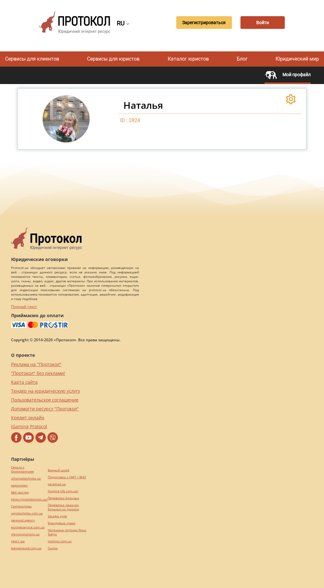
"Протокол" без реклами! (38, 373)
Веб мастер (20, 492)
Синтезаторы (21, 506)
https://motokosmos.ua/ (29, 499)
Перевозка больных (63, 498)
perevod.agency (23, 520)
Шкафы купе (57, 516)
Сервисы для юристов (113, 59)
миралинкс (19, 485)
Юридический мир (297, 59)
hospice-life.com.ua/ (63, 491)
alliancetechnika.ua (26, 478)
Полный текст (24, 306)
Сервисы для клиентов (32, 59)
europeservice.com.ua (28, 527)
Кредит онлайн (27, 418)
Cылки (53, 548)
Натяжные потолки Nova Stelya (67, 532)
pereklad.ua (57, 484)
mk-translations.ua (25, 534)
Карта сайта (24, 382)
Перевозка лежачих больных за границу (63, 507)
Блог (242, 59)
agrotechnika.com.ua (27, 513)
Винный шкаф (58, 470)
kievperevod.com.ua (26, 548)
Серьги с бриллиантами (22, 469)
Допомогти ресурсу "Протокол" (45, 409)
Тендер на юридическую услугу (45, 391)
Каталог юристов (188, 59)
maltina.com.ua (60, 541)
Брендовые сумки (61, 523)
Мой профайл (296, 74)
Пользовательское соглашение (44, 400)
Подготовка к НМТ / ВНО (67, 477)
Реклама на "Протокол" (36, 364)
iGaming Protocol (29, 426)
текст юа (18, 541)
